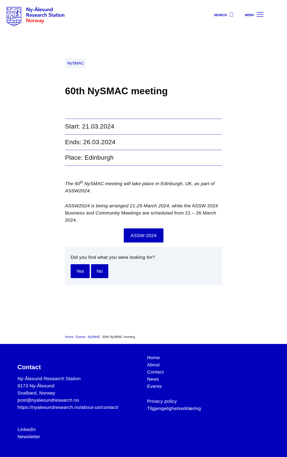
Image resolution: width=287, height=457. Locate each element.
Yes (80, 271)
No (100, 271)
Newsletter (28, 436)
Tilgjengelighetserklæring (174, 408)
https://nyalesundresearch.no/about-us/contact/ (67, 407)
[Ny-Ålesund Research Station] (35, 16)
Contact (155, 371)
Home (153, 357)
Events (154, 386)
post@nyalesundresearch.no (48, 400)
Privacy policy (162, 401)
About (153, 364)
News (153, 379)
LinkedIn (26, 429)
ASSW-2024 (143, 235)
